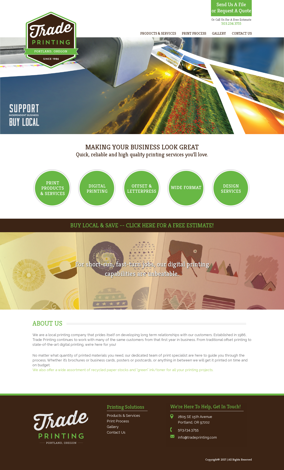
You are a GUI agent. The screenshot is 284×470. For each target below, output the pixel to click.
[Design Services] (231, 188)
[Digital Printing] (97, 188)
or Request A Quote (231, 11)
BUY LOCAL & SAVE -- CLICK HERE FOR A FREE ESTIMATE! (142, 225)
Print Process (194, 33)
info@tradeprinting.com (197, 437)
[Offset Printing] (141, 188)
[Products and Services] (52, 188)
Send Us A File (231, 4)
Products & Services (158, 33)
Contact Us (242, 33)
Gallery (219, 33)
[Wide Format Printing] (186, 188)
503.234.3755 (188, 430)
